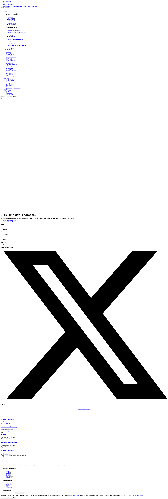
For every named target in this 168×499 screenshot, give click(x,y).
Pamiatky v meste (9, 84)
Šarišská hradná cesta (10, 60)
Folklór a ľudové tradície (11, 79)
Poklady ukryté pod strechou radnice (18, 33)
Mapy (7, 75)
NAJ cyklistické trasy (10, 54)
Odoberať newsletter (19, 493)
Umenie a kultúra (12, 23)
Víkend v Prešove (9, 58)
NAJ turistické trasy (10, 55)
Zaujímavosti (6, 78)
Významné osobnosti (10, 86)
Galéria (7, 65)
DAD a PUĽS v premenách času (7, 419)
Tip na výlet (10, 22)
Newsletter (8, 485)
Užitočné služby (9, 74)
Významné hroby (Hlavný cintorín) (13, 88)
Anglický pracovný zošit (11, 77)
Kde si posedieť (9, 69)
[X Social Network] (85, 398)
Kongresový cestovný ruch (11, 70)
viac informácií (76, 495)
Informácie (10, 18)
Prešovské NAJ (9, 85)
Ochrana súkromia (9, 487)
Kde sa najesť (9, 67)
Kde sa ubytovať (9, 68)
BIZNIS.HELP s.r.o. (140, 495)
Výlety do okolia (9, 59)
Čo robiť (5, 50)
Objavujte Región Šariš (8, 4)
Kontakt (5, 89)
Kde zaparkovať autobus (11, 72)
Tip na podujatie (11, 20)
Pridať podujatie (6, 3)
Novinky (5, 11)
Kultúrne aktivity (9, 53)
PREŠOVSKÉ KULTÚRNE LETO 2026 (17, 45)
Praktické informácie (8, 62)
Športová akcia (6, 244)
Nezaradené (11, 19)
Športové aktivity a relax (11, 57)
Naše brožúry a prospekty (11, 64)
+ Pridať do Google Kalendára (9, 220)
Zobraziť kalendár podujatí (84, 409)
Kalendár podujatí (7, 1)
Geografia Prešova (10, 80)
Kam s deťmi (8, 52)
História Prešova (9, 81)
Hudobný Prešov (9, 83)
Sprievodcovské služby (10, 73)
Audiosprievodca (9, 63)
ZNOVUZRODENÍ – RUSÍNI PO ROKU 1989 (9, 427)
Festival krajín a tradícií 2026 (15, 39)
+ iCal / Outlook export (8, 221)
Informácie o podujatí (5, 423)
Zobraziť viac (3, 456)
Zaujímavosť (11, 24)
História (10, 17)
